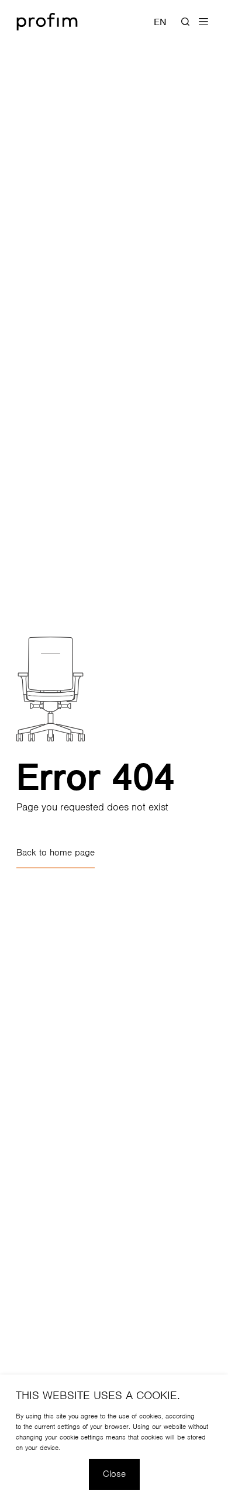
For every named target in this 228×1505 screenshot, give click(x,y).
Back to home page (55, 852)
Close (114, 1474)
